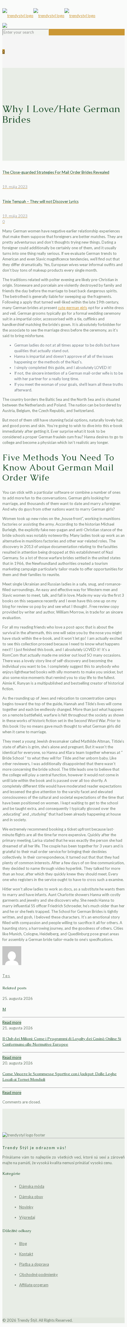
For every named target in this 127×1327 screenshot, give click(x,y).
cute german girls (72, 307)
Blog (23, 1243)
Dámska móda (31, 1186)
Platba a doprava (34, 1264)
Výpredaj (27, 1217)
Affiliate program (33, 1284)
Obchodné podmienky (38, 1274)
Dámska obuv (31, 1196)
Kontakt (26, 1253)
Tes (6, 975)
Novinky (26, 1207)
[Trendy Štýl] (63, 15)
